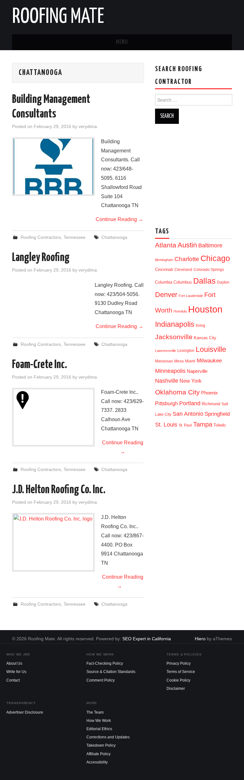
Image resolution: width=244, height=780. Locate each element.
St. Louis (166, 424)
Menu (122, 42)
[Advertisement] (199, 173)
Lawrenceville (165, 351)
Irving (200, 325)
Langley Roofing (41, 258)
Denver (166, 295)
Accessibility (97, 762)
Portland (189, 403)
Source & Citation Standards (110, 671)
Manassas (164, 361)
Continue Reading (119, 219)
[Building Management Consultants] (53, 166)
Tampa (202, 424)
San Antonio (188, 413)
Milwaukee (209, 360)
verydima (87, 126)
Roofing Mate (58, 17)
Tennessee (74, 237)
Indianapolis (174, 324)
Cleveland (183, 269)
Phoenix (209, 392)
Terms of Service (180, 671)
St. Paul (185, 425)
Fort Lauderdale (191, 296)
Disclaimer (175, 688)
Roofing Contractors (41, 237)
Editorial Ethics (99, 729)
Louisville (211, 349)
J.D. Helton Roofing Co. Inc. (58, 490)
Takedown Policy (101, 745)
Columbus (182, 282)
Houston (205, 309)
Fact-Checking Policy (104, 663)
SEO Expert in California (146, 638)
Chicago (215, 258)
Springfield (217, 414)
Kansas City (205, 337)
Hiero (200, 638)
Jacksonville (174, 336)
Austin (187, 245)
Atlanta (165, 245)
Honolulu (180, 311)
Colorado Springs (208, 269)
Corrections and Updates (108, 737)
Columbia (163, 282)
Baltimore (210, 245)
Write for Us (16, 671)
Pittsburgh (166, 403)
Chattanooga (114, 237)
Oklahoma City (177, 392)
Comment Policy (100, 680)
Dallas (204, 280)
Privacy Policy (178, 663)
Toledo (220, 425)
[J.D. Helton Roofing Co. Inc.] (53, 520)
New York (190, 381)
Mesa (179, 361)
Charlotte (186, 259)
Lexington (185, 350)
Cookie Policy (178, 680)
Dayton (223, 282)
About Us (14, 663)
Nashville (166, 381)
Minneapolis (170, 370)
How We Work (98, 720)
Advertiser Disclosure (24, 712)
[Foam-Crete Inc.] (53, 400)
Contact (13, 680)
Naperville (197, 371)
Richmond (211, 403)
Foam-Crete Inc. (39, 365)
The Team (95, 712)
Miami (190, 361)
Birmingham (164, 260)
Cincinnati (164, 269)
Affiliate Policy (98, 754)
